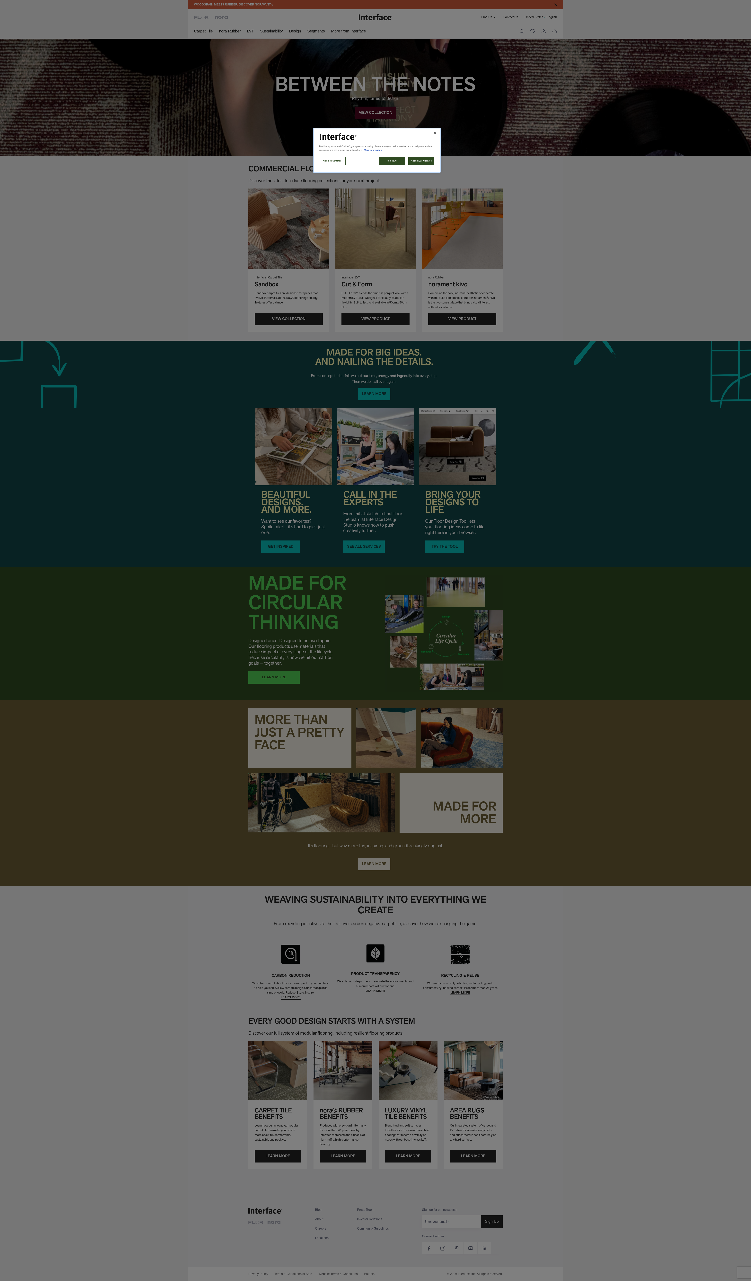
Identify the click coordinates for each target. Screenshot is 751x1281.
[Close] (435, 132)
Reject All (392, 161)
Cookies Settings (332, 161)
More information (373, 150)
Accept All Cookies (421, 161)
